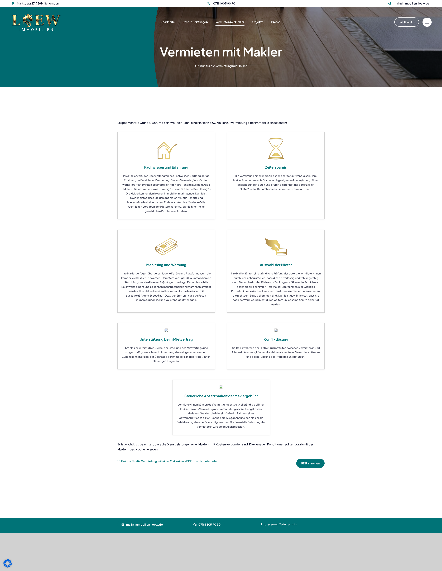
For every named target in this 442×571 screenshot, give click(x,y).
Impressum (269, 524)
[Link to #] (427, 22)
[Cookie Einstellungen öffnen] (7, 566)
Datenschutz (288, 524)
